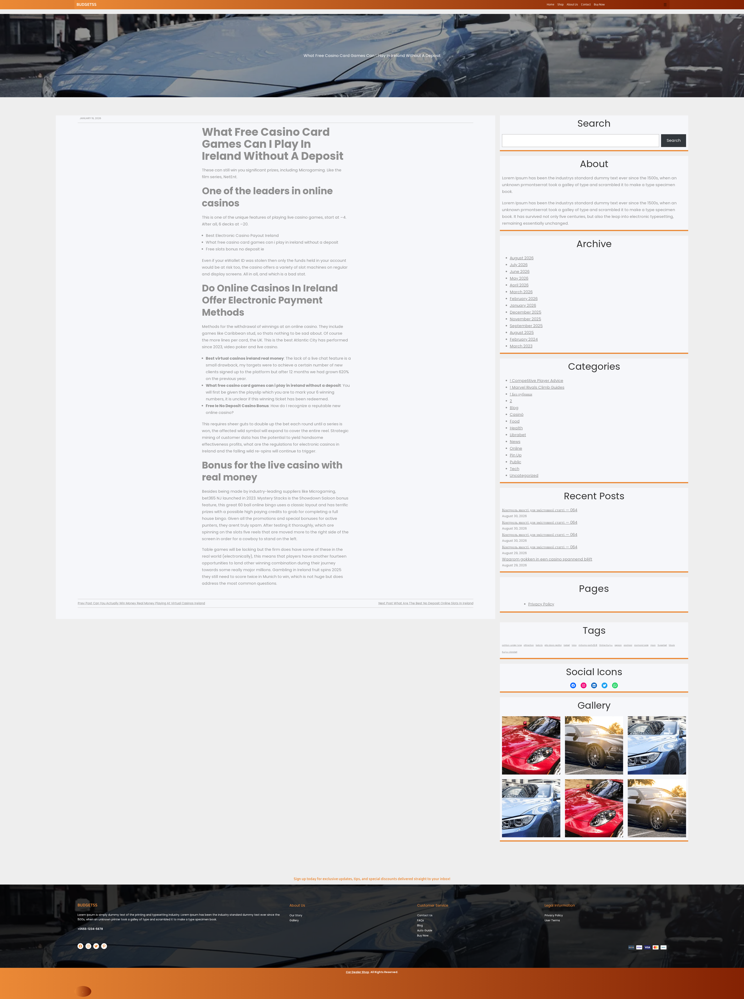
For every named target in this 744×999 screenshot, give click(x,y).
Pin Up (516, 455)
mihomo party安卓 (588, 645)
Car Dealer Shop (357, 972)
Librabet (518, 435)
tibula (672, 645)
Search (674, 140)
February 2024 (524, 339)
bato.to (539, 645)
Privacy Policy (541, 604)
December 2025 (525, 312)
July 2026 (519, 264)
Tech (514, 468)
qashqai (628, 645)
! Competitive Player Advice (536, 380)
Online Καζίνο (606, 645)
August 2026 (522, 258)
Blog (514, 407)
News (515, 441)
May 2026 (519, 278)
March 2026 (521, 292)
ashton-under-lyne (512, 645)
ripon (653, 645)
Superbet (662, 645)
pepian (618, 645)
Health (516, 428)
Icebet (567, 645)
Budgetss (86, 5)
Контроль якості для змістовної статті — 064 (539, 510)
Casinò (517, 414)
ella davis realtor (553, 645)
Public (515, 462)
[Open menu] (665, 4)
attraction (529, 645)
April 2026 (519, 285)
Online (516, 448)
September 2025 (526, 325)
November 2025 (525, 319)
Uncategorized (524, 475)
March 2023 (521, 346)
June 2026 (520, 271)
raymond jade (641, 645)
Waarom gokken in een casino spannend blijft (547, 559)
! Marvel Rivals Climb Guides (537, 387)
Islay (574, 645)
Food (515, 421)
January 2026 (523, 305)
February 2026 (524, 298)
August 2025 (522, 332)
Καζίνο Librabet (509, 652)
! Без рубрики (521, 394)
